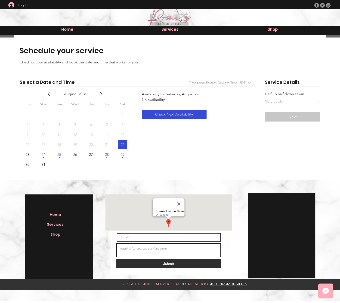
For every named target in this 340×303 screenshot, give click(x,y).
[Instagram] (328, 5)
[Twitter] (322, 5)
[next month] (101, 94)
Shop (55, 234)
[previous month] (49, 94)
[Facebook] (316, 5)
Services (55, 224)
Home (55, 214)
